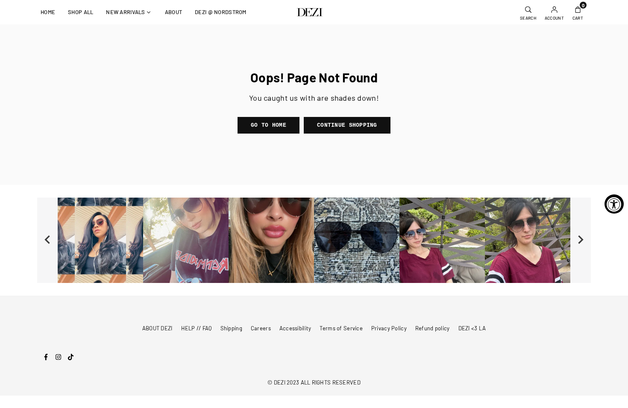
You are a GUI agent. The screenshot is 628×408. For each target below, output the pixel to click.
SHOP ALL (80, 12)
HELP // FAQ (196, 328)
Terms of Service (341, 328)
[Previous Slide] (47, 240)
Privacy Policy (389, 328)
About (173, 12)
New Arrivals (125, 12)
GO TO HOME (268, 125)
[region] (314, 240)
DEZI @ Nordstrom (220, 12)
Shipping (231, 328)
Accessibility (295, 328)
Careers (261, 328)
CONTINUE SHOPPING (347, 125)
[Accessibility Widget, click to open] (614, 204)
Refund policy (432, 328)
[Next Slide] (580, 240)
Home (48, 12)
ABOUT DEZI (157, 328)
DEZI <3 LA (472, 328)
